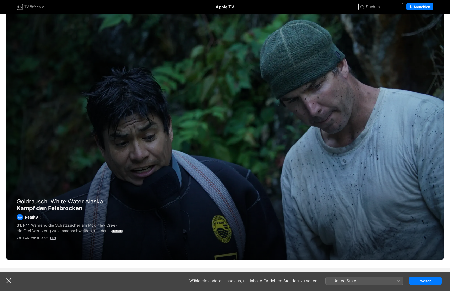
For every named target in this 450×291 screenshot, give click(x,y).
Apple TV (225, 6)
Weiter (425, 281)
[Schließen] (8, 280)
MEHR (117, 231)
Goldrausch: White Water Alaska (60, 201)
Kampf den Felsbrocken (225, 137)
